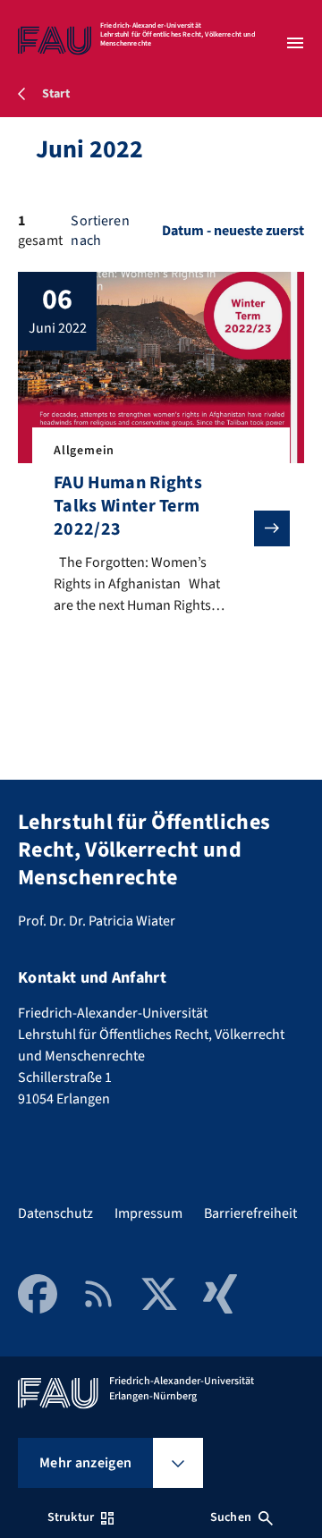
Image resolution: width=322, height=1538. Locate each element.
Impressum (148, 1213)
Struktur (70, 1517)
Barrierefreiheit (250, 1213)
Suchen (230, 1517)
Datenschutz (55, 1213)
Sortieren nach (100, 230)
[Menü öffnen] (295, 43)
